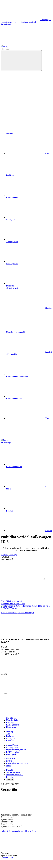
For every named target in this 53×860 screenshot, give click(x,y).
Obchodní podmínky (14, 775)
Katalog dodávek (13, 725)
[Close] (20, 812)
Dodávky (10, 736)
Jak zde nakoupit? (13, 772)
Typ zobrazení (7, 559)
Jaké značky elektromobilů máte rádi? (16, 815)
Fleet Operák (11, 754)
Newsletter (10, 759)
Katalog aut (11, 722)
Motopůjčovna (12, 747)
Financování (11, 727)
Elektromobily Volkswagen (17, 376)
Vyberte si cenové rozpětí (11, 826)
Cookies (10, 780)
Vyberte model (7, 819)
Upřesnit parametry (9, 555)
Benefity (9, 777)
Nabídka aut (11, 718)
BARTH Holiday (13, 752)
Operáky (9, 731)
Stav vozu (5, 853)
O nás (8, 766)
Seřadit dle (5, 557)
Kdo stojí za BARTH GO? (17, 763)
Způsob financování (9, 855)
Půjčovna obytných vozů (16, 750)
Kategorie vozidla (8, 817)
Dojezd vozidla (7, 824)
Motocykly (10, 738)
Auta (8, 734)
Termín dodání (7, 822)
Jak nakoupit (6, 24)
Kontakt (48, 531)
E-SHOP (10, 741)
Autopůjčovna (12, 745)
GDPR (9, 761)
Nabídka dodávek (13, 720)
